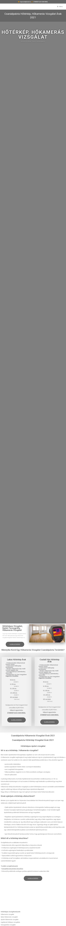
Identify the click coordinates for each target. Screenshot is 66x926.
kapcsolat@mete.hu (25, 1)
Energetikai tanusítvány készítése (12, 868)
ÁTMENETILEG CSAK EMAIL (40, 1)
